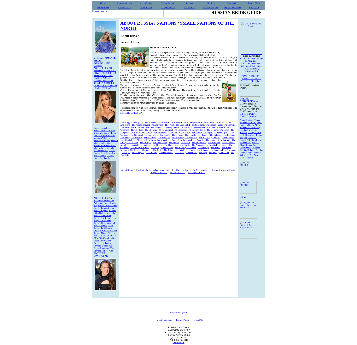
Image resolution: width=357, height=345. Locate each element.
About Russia (146, 3)
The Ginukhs (136, 135)
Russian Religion (210, 7)
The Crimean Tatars (196, 130)
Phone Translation (101, 248)
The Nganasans (171, 145)
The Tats (179, 150)
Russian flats (105, 158)
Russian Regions (101, 210)
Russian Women (124, 3)
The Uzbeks (191, 152)
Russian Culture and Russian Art (102, 216)
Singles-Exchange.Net (178, 312)
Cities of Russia (178, 172)
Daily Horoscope (247, 135)
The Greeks (165, 135)
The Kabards (136, 137)
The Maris (185, 142)
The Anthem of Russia (104, 201)
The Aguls (136, 122)
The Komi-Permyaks (156, 140)
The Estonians (160, 132)
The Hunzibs (190, 135)
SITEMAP (98, 58)
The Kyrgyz (224, 140)
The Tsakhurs (216, 150)
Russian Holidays (247, 150)
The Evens (185, 132)
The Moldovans (199, 142)
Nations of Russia (107, 213)
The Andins (207, 122)
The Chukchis (151, 130)
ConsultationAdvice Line (102, 242)
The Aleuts (163, 122)
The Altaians (175, 122)
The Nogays (197, 145)
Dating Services (168, 7)
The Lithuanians (160, 142)
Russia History (110, 218)
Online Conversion (232, 7)
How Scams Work (104, 131)
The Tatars (168, 150)
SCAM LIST (109, 70)
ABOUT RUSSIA (102, 198)
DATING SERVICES (103, 80)
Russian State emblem (107, 205)
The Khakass (228, 137)
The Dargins (212, 130)
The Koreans (185, 140)
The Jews (124, 137)
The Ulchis (179, 152)
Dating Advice (167, 3)
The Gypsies (177, 135)
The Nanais (131, 145)
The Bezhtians (142, 127)
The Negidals (144, 145)
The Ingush (203, 135)
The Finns (196, 132)
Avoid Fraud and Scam (251, 123)
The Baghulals (182, 125)
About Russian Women (250, 120)
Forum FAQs (254, 3)
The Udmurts (151, 152)
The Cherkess (137, 130)
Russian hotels (100, 155)
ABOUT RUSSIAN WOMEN (103, 69)
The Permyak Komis (140, 147)
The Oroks (222, 145)
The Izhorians (229, 135)
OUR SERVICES (108, 235)
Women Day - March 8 (250, 156)
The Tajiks (157, 150)
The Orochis (210, 145)
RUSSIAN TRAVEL (103, 75)
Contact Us (254, 7)
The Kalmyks (150, 137)
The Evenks (173, 132)
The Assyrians (156, 125)
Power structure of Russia (223, 170)
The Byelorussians (200, 127)
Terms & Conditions (163, 320)
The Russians (167, 147)
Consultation (232, 3)
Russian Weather (109, 230)
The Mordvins (214, 142)
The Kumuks (211, 140)
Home (103, 3)
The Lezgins (145, 142)
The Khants (125, 140)
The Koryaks (198, 140)
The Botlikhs (156, 127)
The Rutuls (180, 147)
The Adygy (125, 122)
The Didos (224, 130)
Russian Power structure (104, 208)
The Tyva (126, 152)
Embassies (110, 153)
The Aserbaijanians (140, 125)
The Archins (219, 122)
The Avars (169, 125)
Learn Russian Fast (103, 226)
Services (189, 3)
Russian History (253, 127)
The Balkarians (197, 125)
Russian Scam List (102, 130)
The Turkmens (229, 150)
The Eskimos (146, 132)
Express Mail (107, 246)
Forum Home (103, 7)
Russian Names (100, 233)
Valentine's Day (247, 155)
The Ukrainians (166, 152)
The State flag (182, 170)
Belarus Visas (100, 145)
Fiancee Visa (189, 7)
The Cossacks (179, 130)
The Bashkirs (229, 125)
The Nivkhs (185, 145)
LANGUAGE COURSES (105, 85)
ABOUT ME (99, 253)
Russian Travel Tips (102, 128)
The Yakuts (224, 152)
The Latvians (132, 142)
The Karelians (190, 137)
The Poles (155, 147)
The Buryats (184, 127)
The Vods (213, 152)
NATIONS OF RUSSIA (131, 113)
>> (245, 76)
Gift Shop (211, 3)
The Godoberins (150, 135)
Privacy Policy (182, 320)
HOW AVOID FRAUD (105, 73)
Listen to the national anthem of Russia (154, 170)
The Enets (134, 132)
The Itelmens (215, 135)
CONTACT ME (101, 256)
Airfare (112, 150)
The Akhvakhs (149, 122)
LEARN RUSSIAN (103, 88)
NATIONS (167, 23)
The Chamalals (217, 127)
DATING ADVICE (102, 78)
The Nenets (157, 145)
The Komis (172, 140)
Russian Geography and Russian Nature (104, 224)
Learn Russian (146, 7)
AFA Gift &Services (103, 238)
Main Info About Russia (104, 199)
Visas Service (104, 140)
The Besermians (127, 127)
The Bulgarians (171, 127)
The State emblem (200, 170)
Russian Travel (124, 7)
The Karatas (177, 137)
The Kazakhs (204, 137)
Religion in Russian (102, 220)
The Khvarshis (138, 140)
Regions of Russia (159, 172)
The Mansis (174, 142)
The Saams (191, 147)
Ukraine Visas (105, 143)
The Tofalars (202, 150)
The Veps (203, 152)
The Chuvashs (165, 130)
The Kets (216, 137)
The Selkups (203, 147)
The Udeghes (138, 152)
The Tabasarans (144, 150)
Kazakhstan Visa (101, 150)
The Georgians (221, 132)
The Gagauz (207, 132)
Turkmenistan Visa (106, 148)
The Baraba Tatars (214, 125)
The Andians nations (191, 122)
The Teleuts (189, 150)
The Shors (215, 147)
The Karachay (164, 137)
